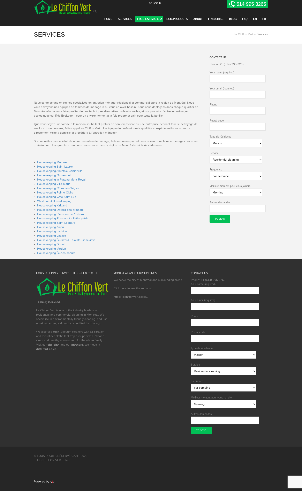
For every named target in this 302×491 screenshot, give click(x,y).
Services (125, 19)
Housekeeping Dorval (51, 244)
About (198, 19)
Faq (245, 19)
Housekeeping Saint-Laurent (55, 166)
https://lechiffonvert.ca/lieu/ (131, 296)
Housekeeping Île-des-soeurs (56, 253)
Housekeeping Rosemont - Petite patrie (62, 218)
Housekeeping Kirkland (52, 205)
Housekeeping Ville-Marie (53, 183)
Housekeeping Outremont (54, 175)
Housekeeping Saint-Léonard (56, 222)
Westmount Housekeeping (54, 201)
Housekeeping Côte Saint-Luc (56, 196)
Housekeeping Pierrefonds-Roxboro (60, 214)
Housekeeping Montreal (52, 162)
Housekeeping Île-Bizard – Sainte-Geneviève (66, 240)
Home (108, 19)
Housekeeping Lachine (52, 231)
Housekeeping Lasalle (51, 235)
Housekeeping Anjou (50, 227)
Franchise (216, 19)
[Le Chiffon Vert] (62, 6)
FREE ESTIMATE (148, 19)
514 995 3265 (251, 4)
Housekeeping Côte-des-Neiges (58, 188)
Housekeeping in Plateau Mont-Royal (61, 179)
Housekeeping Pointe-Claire (55, 192)
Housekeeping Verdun (51, 248)
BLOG (233, 19)
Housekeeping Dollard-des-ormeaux (60, 209)
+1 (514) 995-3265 (232, 64)
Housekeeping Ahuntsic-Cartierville (59, 171)
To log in (155, 3)
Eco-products (177, 19)
